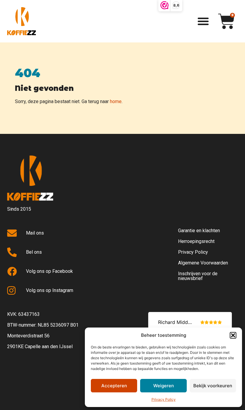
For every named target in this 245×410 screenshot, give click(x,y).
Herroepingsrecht (196, 241)
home (116, 101)
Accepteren (114, 385)
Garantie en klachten (199, 230)
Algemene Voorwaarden (203, 263)
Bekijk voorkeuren (212, 385)
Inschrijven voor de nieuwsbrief (198, 276)
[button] (233, 335)
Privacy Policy (163, 399)
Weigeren (163, 385)
